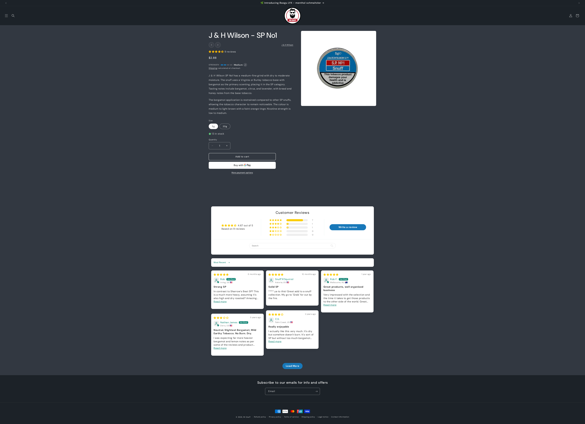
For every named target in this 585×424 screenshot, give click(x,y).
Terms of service (291, 417)
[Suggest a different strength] (245, 65)
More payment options (242, 172)
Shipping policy (308, 417)
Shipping (213, 68)
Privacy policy (275, 417)
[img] (221, 274)
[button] (6, 15)
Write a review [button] (348, 227)
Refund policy (260, 417)
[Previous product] (211, 45)
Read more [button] (220, 301)
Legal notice (323, 417)
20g (225, 126)
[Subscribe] (316, 391)
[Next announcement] (579, 3)
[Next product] (218, 45)
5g (213, 126)
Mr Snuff (247, 417)
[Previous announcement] (6, 3)
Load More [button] (292, 366)
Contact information (340, 417)
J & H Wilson (287, 45)
